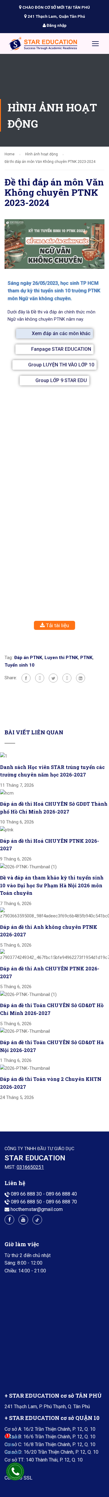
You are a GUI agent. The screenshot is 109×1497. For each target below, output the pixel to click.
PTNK (86, 657)
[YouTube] (23, 1220)
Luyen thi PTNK (61, 657)
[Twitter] (53, 678)
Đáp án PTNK (28, 657)
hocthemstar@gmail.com (37, 1209)
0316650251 (30, 1167)
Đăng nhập (56, 25)
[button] (54, 333)
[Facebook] (26, 678)
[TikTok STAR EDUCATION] (37, 1220)
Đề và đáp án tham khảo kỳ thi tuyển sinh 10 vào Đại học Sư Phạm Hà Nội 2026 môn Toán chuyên (52, 885)
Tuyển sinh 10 (20, 665)
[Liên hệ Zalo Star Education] (13, 1445)
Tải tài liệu (57, 625)
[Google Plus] (39, 678)
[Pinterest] (66, 678)
